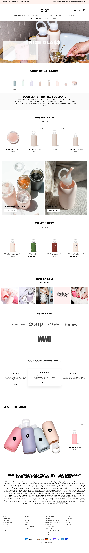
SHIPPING (47, 518)
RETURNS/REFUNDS (49, 516)
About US (70, 15)
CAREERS (27, 524)
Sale (43, 15)
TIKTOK (68, 520)
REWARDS (27, 516)
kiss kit (14, 492)
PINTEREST (68, 524)
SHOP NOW (12, 56)
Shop (52, 15)
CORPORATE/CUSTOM (29, 526)
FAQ (4, 528)
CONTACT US (27, 520)
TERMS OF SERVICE (49, 526)
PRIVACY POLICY (49, 528)
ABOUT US (27, 522)
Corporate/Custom (39, 18)
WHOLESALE (27, 528)
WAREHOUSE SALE (7, 522)
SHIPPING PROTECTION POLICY (52, 520)
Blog (61, 15)
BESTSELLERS (6, 518)
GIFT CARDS (6, 524)
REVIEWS (5, 526)
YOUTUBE (68, 522)
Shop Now (10, 210)
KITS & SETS (6, 520)
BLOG (4, 530)
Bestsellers (19, 15)
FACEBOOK (69, 518)
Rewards (55, 18)
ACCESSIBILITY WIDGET (50, 534)
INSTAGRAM (69, 516)
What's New (33, 15)
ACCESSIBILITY (48, 532)
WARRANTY (48, 524)
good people (61, 501)
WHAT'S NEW (6, 516)
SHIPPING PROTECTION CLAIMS (52, 522)
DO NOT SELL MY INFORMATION (52, 530)
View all (44, 121)
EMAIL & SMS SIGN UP (29, 518)
